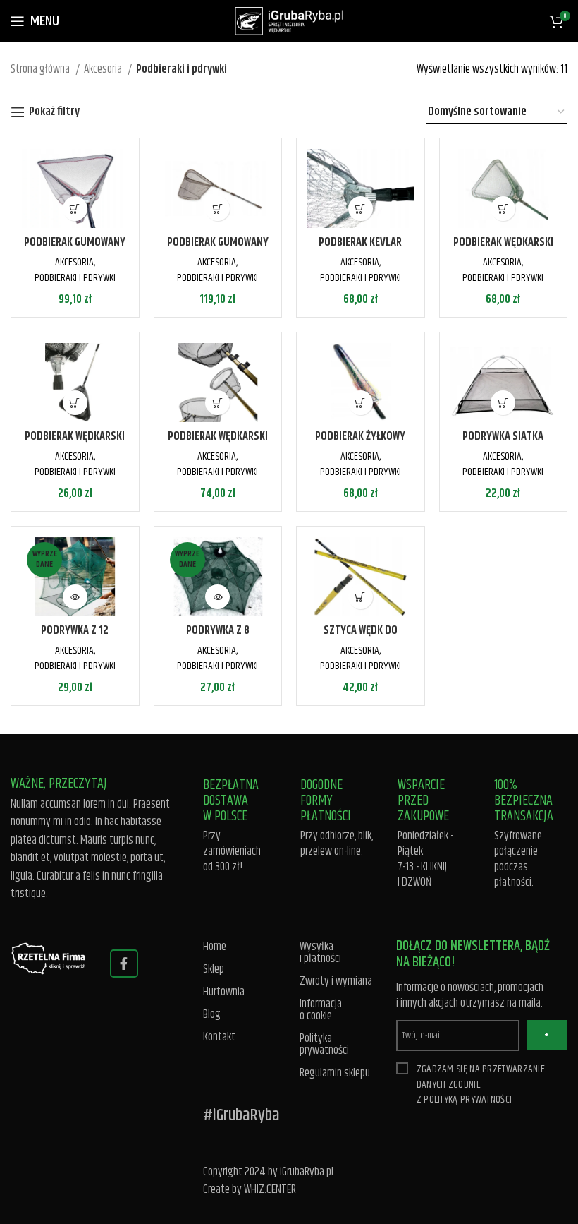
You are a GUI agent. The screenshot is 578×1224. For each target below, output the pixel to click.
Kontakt (219, 1037)
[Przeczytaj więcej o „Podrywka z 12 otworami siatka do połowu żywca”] (75, 596)
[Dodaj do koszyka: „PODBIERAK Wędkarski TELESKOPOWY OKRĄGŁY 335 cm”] (217, 402)
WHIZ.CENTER (270, 1189)
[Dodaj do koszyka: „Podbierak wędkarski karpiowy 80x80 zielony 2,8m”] (503, 208)
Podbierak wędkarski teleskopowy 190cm (75, 444)
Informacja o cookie (321, 1010)
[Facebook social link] (124, 963)
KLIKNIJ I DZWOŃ (422, 875)
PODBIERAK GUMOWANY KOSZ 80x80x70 (218, 250)
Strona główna (41, 69)
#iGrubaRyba (241, 1115)
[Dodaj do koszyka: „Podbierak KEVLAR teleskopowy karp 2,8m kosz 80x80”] (360, 208)
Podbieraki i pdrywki (75, 277)
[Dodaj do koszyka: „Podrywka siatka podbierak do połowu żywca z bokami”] (503, 402)
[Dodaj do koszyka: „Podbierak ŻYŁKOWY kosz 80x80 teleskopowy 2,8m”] (360, 402)
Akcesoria (104, 69)
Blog (212, 1015)
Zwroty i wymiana (336, 982)
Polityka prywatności (324, 1045)
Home (214, 947)
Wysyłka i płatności (320, 953)
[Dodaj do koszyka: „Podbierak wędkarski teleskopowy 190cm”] (75, 402)
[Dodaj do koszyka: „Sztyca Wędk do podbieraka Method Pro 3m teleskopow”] (360, 596)
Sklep (213, 970)
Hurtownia (224, 992)
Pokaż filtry (54, 112)
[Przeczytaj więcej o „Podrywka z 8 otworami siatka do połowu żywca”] (217, 596)
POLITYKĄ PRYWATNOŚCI (468, 1099)
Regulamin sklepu (335, 1073)
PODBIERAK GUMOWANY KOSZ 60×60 (74, 250)
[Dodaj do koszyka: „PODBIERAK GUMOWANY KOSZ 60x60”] (75, 208)
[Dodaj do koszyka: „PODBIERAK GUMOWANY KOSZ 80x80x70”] (217, 208)
